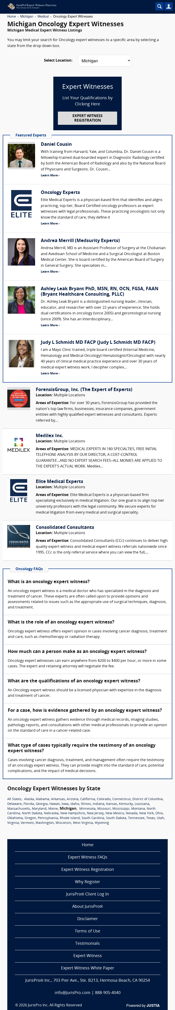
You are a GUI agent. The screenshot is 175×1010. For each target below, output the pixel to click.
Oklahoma (15, 818)
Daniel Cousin (56, 144)
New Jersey (95, 813)
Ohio (159, 813)
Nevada (131, 813)
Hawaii (54, 804)
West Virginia (83, 823)
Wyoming (102, 823)
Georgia (42, 804)
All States (14, 799)
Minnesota (87, 809)
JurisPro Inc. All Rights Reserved (55, 1005)
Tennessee (136, 818)
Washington (45, 823)
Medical (43, 16)
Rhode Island (70, 818)
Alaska (29, 799)
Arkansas (58, 799)
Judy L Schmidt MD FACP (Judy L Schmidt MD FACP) (98, 342)
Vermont (27, 823)
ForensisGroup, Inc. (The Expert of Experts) (84, 390)
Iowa (65, 804)
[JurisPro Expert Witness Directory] (74, 6)
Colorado (104, 799)
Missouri (104, 809)
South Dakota (116, 818)
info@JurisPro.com (72, 993)
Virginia (13, 823)
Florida (28, 804)
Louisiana (142, 804)
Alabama (42, 799)
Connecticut (121, 799)
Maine (53, 809)
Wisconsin (63, 823)
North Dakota (32, 813)
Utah (160, 818)
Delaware (14, 804)
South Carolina (93, 818)
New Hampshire (72, 813)
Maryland (39, 809)
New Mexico (115, 813)
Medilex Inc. (49, 436)
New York (146, 813)
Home (11, 16)
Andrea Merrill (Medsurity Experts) (80, 241)
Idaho (74, 804)
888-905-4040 (108, 993)
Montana (138, 809)
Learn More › (50, 175)
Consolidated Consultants (65, 527)
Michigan (26, 16)
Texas (150, 818)
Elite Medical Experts (59, 482)
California (87, 799)
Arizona (72, 799)
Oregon (30, 818)
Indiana (98, 804)
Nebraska (51, 813)
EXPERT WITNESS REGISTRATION (87, 118)
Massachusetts (18, 809)
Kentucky (126, 804)
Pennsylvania (48, 818)
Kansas (111, 804)
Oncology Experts (60, 193)
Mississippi (120, 809)
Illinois (86, 804)
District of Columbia (147, 799)
